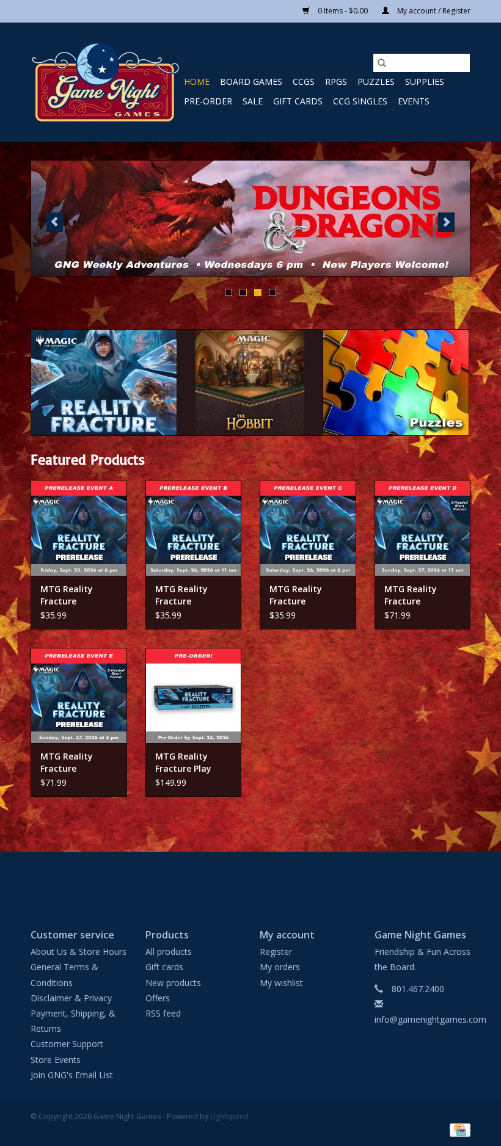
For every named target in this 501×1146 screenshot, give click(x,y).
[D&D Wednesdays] (250, 218)
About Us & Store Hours (78, 951)
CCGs (304, 81)
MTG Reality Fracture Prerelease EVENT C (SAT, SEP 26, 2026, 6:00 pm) (306, 595)
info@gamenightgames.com (430, 1019)
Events (414, 101)
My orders (280, 967)
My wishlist (281, 982)
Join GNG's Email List (72, 1075)
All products (168, 951)
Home (197, 81)
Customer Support (67, 1044)
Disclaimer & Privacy (71, 998)
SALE (253, 101)
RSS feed (163, 1013)
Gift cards (298, 101)
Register (276, 951)
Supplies (424, 81)
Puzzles (376, 81)
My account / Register (432, 10)
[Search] (382, 63)
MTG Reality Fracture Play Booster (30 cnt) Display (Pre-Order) (189, 762)
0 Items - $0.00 (343, 10)
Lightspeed (229, 1116)
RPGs (336, 81)
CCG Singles (360, 101)
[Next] (446, 222)
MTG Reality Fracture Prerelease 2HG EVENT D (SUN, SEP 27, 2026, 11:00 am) (416, 595)
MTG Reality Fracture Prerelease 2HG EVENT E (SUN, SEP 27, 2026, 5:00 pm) (77, 762)
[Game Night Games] (105, 82)
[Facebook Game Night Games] (250, 880)
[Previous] (54, 222)
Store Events (56, 1059)
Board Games (251, 81)
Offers (157, 998)
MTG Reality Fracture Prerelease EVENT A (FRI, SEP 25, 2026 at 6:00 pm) (77, 595)
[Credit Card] (457, 1129)
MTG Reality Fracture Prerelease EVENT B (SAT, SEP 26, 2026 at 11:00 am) (192, 595)
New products (173, 982)
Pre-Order (208, 101)
